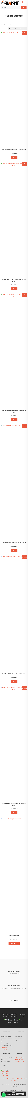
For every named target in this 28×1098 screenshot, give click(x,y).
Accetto (20, 1094)
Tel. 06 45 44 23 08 (19, 1059)
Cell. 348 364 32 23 (19, 1061)
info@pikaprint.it (19, 1058)
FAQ (7, 1078)
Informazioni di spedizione (16, 1078)
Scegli (14, 157)
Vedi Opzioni (14, 943)
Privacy (3, 1078)
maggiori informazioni (10, 1094)
